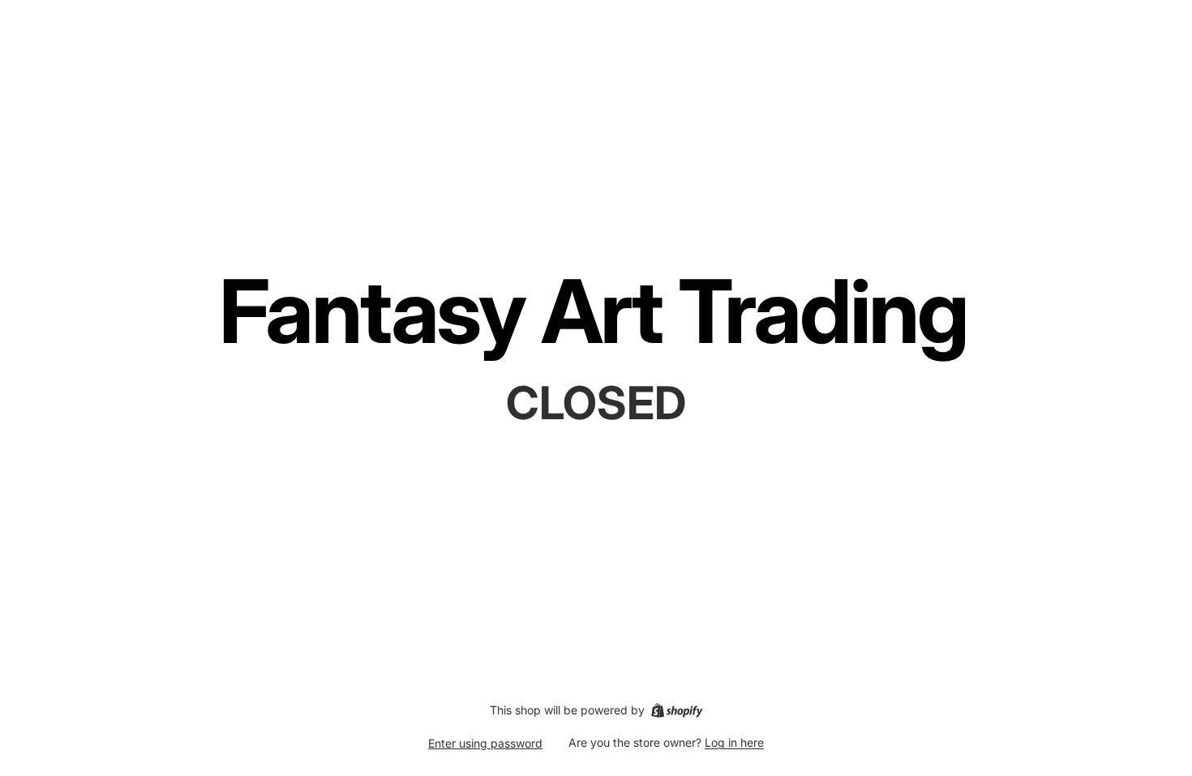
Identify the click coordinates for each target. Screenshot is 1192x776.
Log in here (734, 742)
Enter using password (485, 743)
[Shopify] (676, 710)
